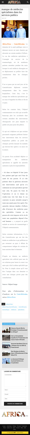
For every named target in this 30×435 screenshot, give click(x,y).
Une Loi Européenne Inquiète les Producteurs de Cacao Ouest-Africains (19, 337)
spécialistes (21, 309)
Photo (22, 428)
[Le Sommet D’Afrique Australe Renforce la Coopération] (6, 361)
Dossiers (18, 428)
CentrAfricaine (22, 294)
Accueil (3, 6)
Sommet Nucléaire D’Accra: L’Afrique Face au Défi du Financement (19, 345)
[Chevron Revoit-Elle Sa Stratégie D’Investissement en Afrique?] (6, 330)
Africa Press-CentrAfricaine (9, 307)
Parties (4, 428)
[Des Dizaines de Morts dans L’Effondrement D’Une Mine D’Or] (6, 353)
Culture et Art (9, 428)
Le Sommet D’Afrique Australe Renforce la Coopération (17, 361)
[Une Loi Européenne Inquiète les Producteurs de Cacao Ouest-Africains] (6, 338)
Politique (14, 426)
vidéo (25, 428)
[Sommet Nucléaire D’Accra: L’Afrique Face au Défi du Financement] (6, 345)
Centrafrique (5, 309)
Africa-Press (11, 297)
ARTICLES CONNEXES (8, 324)
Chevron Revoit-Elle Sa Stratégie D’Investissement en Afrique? (19, 330)
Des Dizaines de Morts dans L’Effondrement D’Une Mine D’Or (19, 353)
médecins (13, 309)
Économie (19, 426)
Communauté (24, 426)
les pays (4, 426)
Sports (14, 428)
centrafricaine (9, 426)
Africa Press (9, 304)
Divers (14, 429)
